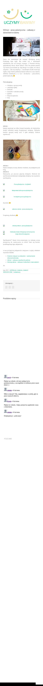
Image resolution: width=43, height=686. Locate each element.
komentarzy (17, 272)
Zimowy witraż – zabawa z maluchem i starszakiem (23, 262)
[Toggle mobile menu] (39, 11)
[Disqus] (21, 343)
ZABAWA (19, 270)
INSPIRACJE (13, 270)
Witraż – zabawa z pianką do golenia (18, 260)
